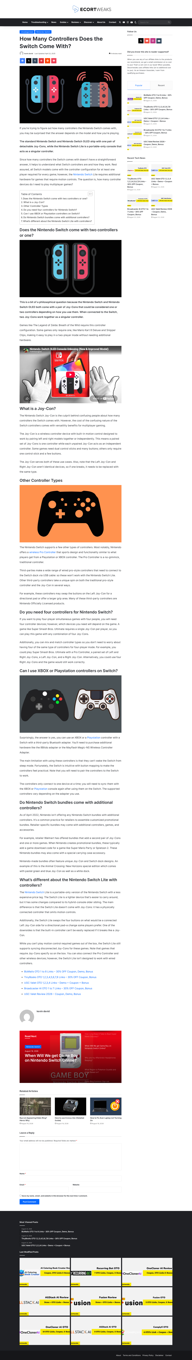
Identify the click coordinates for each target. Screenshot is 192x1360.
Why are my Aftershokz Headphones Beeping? (46, 1058)
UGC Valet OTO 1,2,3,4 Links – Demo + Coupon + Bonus (56, 982)
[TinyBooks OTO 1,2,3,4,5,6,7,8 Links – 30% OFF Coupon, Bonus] (134, 110)
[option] (70, 1057)
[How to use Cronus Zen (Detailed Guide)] (70, 1106)
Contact (112, 22)
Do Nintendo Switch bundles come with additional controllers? (56, 217)
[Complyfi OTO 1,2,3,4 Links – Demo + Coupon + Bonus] (147, 1331)
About (118, 1355)
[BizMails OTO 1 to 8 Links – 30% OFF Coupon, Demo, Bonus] (134, 99)
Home (25, 22)
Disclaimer (159, 1355)
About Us (101, 22)
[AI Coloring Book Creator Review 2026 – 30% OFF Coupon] (45, 1272)
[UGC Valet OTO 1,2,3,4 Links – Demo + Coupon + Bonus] (134, 122)
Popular (138, 85)
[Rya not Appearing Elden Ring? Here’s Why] (35, 1106)
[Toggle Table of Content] (89, 194)
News (53, 22)
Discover (88, 22)
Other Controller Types (36, 206)
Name (23, 1174)
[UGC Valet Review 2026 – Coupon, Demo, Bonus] (134, 145)
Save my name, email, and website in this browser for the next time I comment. (55, 1196)
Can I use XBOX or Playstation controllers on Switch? (52, 213)
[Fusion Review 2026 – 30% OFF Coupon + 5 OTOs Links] (96, 1301)
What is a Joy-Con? (34, 202)
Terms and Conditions (132, 1355)
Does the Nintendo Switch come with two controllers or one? (55, 198)
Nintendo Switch (43, 32)
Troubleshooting (38, 22)
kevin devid (28, 53)
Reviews (75, 22)
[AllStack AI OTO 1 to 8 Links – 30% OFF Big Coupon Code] (96, 1331)
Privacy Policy (147, 1355)
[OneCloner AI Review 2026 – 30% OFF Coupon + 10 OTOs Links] (147, 1272)
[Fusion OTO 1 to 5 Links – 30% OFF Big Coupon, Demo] (147, 1301)
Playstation (93, 737)
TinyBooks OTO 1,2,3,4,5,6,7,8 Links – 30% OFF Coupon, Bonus (60, 977)
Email (23, 1185)
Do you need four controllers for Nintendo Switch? (50, 209)
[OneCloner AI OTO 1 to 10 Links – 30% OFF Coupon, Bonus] (45, 1331)
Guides (63, 22)
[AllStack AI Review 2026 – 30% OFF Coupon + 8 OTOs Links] (45, 1301)
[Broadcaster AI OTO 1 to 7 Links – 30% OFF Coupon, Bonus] (134, 133)
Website (76, 1185)
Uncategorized (27, 32)
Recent (161, 85)
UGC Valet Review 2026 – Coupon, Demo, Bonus (52, 994)
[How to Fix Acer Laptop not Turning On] (105, 1106)
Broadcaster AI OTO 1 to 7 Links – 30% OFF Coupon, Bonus (58, 988)
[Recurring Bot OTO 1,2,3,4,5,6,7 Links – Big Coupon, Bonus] (96, 1272)
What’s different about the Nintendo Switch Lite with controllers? (57, 221)
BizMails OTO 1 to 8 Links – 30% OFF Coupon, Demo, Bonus (58, 971)
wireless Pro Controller (42, 552)
